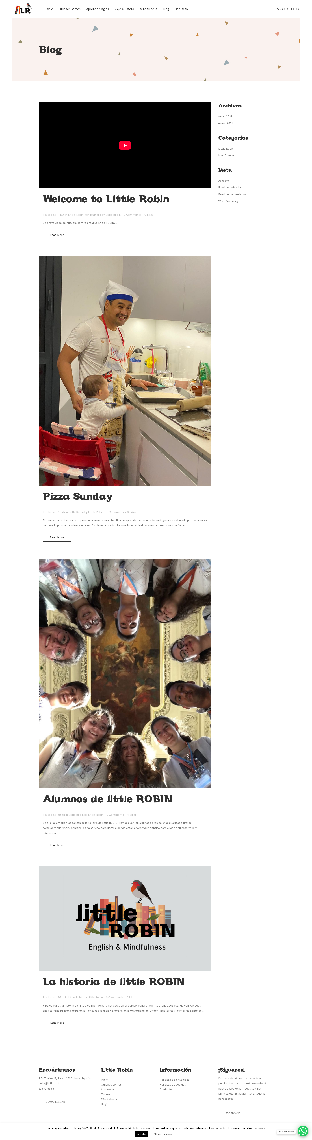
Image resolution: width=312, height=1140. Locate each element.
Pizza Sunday (77, 496)
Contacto (166, 1089)
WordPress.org (228, 201)
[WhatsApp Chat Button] (303, 1131)
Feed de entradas (230, 187)
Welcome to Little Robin (106, 199)
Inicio (104, 1079)
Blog (104, 1104)
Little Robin (75, 214)
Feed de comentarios (232, 194)
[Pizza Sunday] (125, 371)
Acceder (223, 180)
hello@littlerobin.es (51, 1083)
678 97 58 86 (290, 9)
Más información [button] (164, 1134)
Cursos (105, 1094)
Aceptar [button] (141, 1134)
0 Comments (132, 214)
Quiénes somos (111, 1084)
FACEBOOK (232, 1113)
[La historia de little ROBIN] (125, 918)
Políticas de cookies (173, 1084)
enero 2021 (225, 123)
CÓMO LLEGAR (55, 1102)
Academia (107, 1089)
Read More (57, 235)
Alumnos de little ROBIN (107, 799)
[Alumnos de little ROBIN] (125, 673)
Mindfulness (93, 214)
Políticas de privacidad (175, 1079)
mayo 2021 (225, 116)
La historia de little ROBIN (114, 982)
